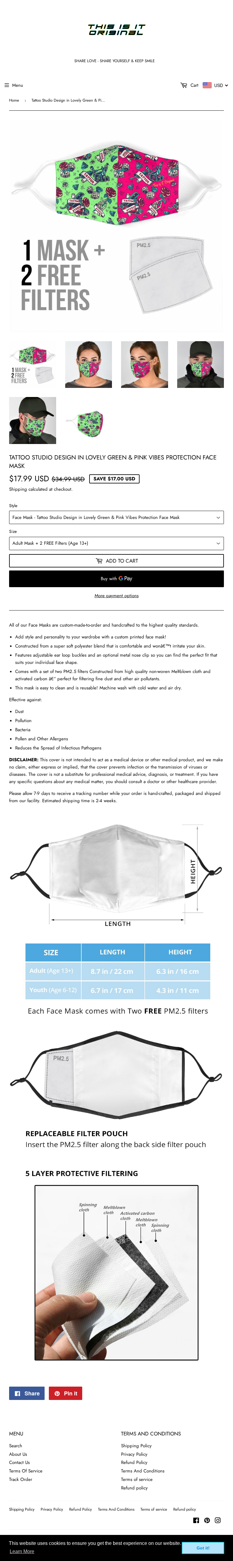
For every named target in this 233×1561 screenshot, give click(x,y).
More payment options (117, 595)
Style (13, 506)
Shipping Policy (136, 1445)
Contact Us (19, 1462)
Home (14, 100)
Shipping (18, 489)
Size (13, 531)
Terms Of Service (25, 1471)
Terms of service (137, 1479)
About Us (18, 1454)
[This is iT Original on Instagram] (218, 1521)
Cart (193, 85)
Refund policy (134, 1488)
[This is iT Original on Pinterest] (207, 1521)
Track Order (20, 1479)
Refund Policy (134, 1462)
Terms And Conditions (142, 1471)
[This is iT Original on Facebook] (196, 1521)
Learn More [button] (22, 1551)
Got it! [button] (203, 1548)
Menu (17, 85)
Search (15, 1445)
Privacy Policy (134, 1454)
